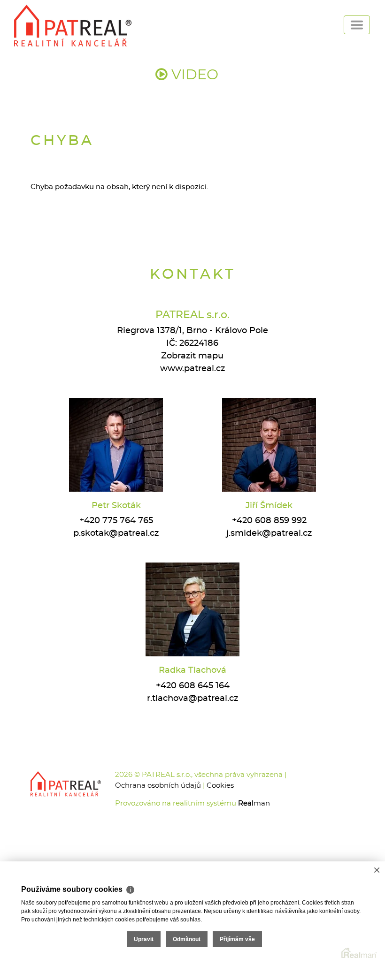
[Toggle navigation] (357, 24)
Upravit (144, 939)
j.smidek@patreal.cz (269, 533)
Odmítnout (186, 939)
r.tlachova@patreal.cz (192, 698)
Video (193, 75)
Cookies (220, 785)
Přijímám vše (237, 939)
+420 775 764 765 (116, 521)
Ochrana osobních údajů (158, 785)
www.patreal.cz (192, 369)
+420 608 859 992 (269, 521)
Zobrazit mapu (192, 356)
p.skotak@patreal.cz (116, 533)
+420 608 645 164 (193, 686)
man (254, 803)
